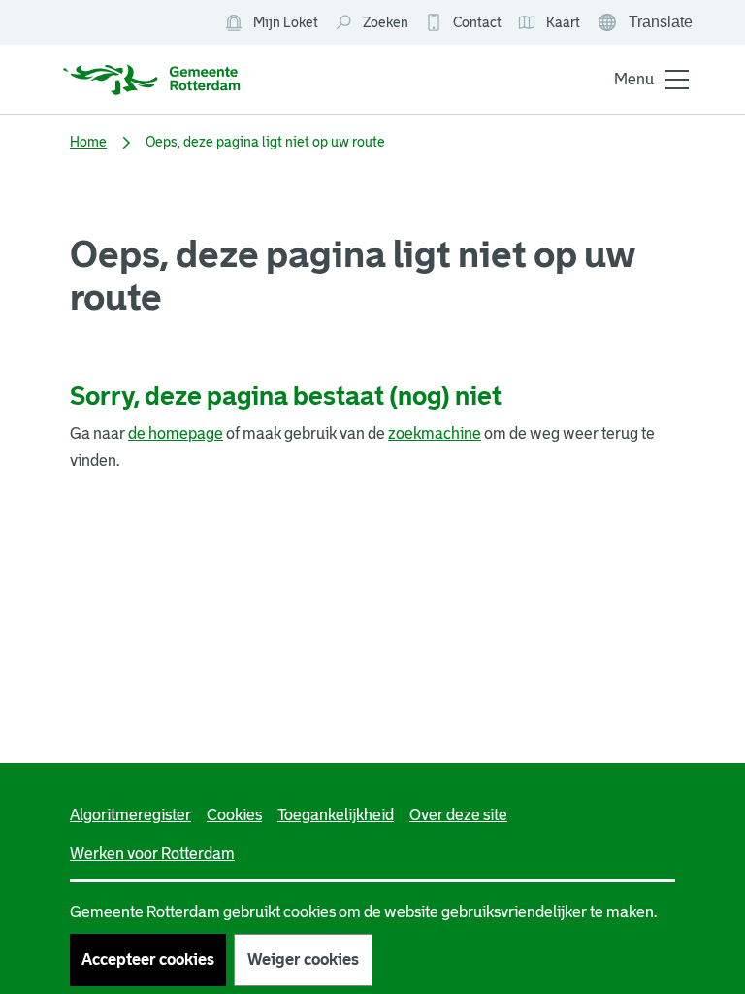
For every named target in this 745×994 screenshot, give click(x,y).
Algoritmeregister (130, 815)
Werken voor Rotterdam (152, 853)
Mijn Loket (271, 23)
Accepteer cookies (147, 959)
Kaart (548, 23)
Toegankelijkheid (335, 815)
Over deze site (458, 815)
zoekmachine (434, 433)
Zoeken (385, 22)
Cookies (234, 815)
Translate (647, 24)
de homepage (175, 433)
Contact (477, 22)
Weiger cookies (303, 959)
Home (88, 141)
